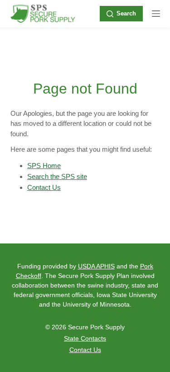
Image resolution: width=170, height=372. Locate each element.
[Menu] (156, 14)
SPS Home (44, 165)
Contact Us (44, 187)
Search (126, 13)
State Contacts (85, 338)
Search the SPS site (57, 176)
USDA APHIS (96, 266)
